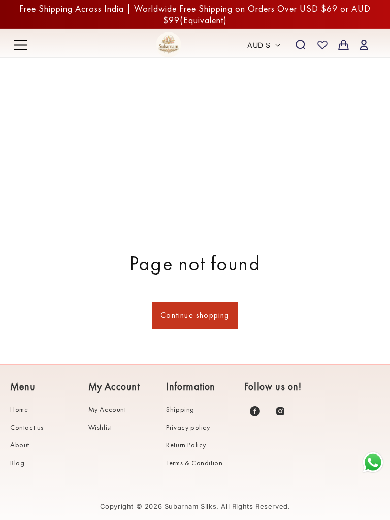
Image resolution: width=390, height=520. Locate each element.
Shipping (180, 409)
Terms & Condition (194, 462)
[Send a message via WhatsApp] (373, 462)
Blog (17, 462)
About (19, 444)
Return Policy (186, 444)
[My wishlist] (322, 45)
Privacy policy (188, 427)
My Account (107, 409)
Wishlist (100, 427)
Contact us (27, 427)
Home (19, 409)
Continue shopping (194, 315)
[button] (20, 45)
